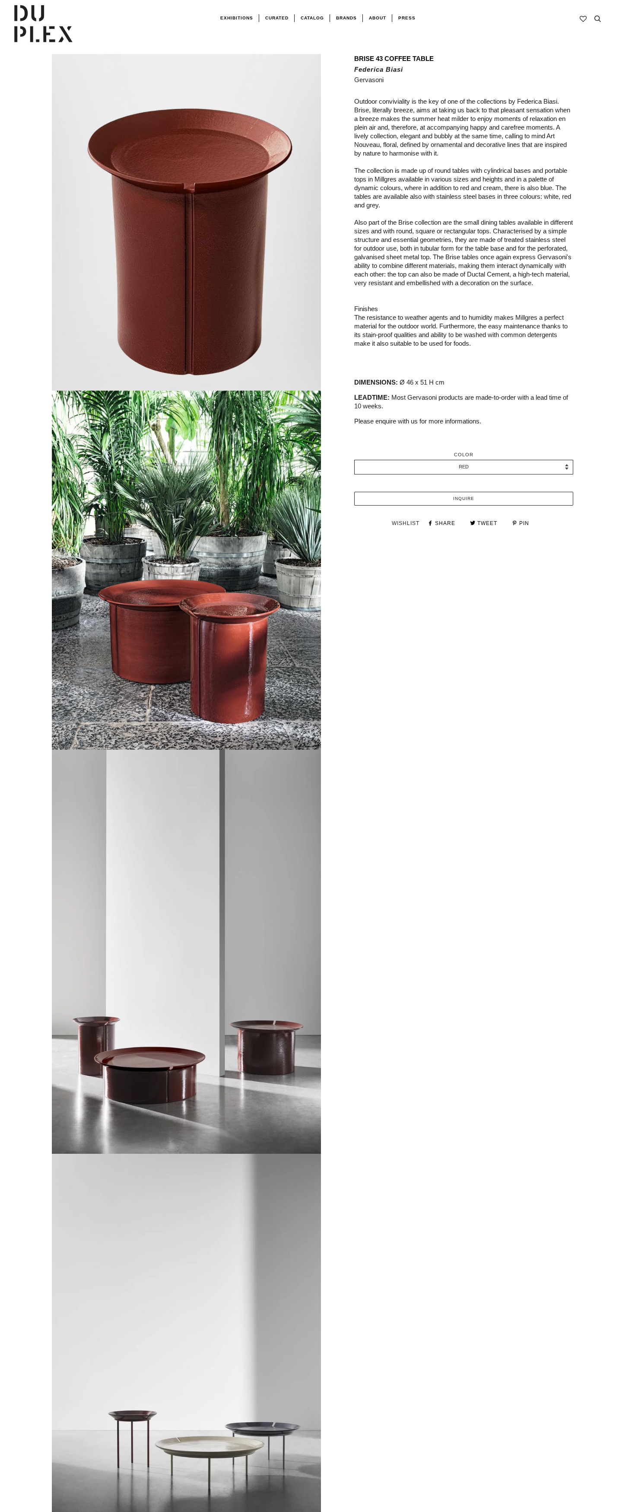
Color (463, 454)
